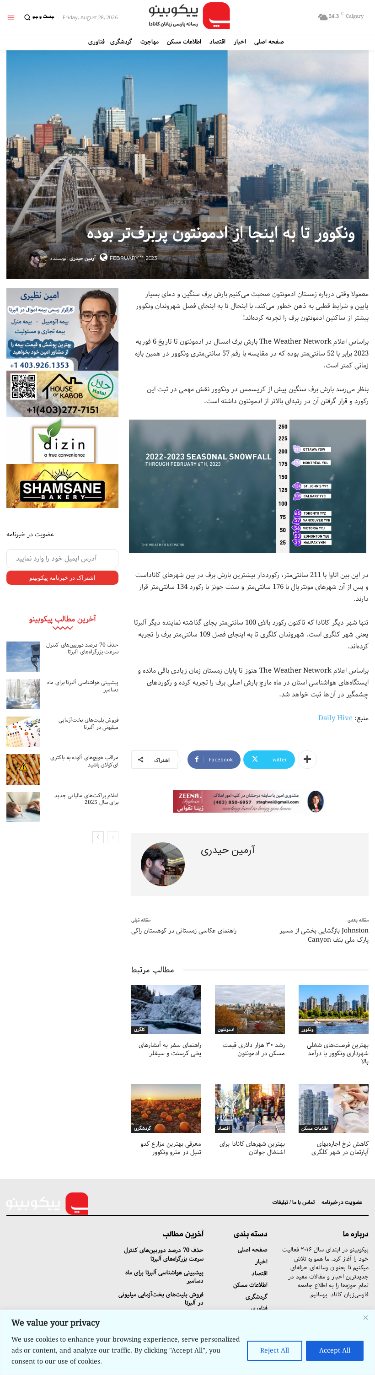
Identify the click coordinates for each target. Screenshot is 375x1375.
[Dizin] (62, 440)
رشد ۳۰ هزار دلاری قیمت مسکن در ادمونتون (254, 1049)
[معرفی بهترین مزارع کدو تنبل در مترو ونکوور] (166, 1108)
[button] (37, 17)
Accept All (334, 1350)
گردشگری (142, 1128)
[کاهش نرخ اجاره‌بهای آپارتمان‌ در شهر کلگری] (334, 1108)
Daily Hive (335, 718)
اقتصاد (224, 1128)
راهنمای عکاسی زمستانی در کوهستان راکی (183, 930)
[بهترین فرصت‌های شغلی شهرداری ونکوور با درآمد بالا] (334, 1009)
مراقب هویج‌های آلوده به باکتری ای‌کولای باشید (84, 761)
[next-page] (98, 837)
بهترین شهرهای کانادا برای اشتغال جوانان (252, 1148)
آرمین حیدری (83, 258)
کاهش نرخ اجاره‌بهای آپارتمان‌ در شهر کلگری (340, 1148)
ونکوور (307, 1030)
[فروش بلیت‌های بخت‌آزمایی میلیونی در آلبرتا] (23, 732)
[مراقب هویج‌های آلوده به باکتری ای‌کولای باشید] (23, 769)
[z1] (250, 801)
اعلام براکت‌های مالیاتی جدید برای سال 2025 (86, 799)
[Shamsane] (62, 486)
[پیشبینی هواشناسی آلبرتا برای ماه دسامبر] (23, 694)
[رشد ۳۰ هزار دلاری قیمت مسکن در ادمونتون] (250, 1009)
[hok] (62, 394)
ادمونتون (226, 1030)
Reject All (274, 1350)
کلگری (139, 1030)
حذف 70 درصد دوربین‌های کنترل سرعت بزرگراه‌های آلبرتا (82, 648)
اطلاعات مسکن (314, 1128)
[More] (307, 759)
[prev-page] (112, 837)
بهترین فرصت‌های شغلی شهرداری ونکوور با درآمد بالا (338, 1053)
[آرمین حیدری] (39, 258)
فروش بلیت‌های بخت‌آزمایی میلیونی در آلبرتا (88, 723)
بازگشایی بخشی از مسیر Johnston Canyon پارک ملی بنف (324, 935)
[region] (187, 1342)
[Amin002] (62, 329)
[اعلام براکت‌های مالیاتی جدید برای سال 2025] (23, 807)
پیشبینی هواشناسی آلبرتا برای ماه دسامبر (82, 686)
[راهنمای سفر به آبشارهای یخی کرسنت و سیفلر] (166, 1009)
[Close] (365, 1317)
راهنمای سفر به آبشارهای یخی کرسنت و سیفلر (170, 1049)
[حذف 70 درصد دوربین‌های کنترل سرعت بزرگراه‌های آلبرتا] (23, 657)
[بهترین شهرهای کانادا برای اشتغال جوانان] (250, 1108)
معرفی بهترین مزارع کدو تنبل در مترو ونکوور (170, 1148)
